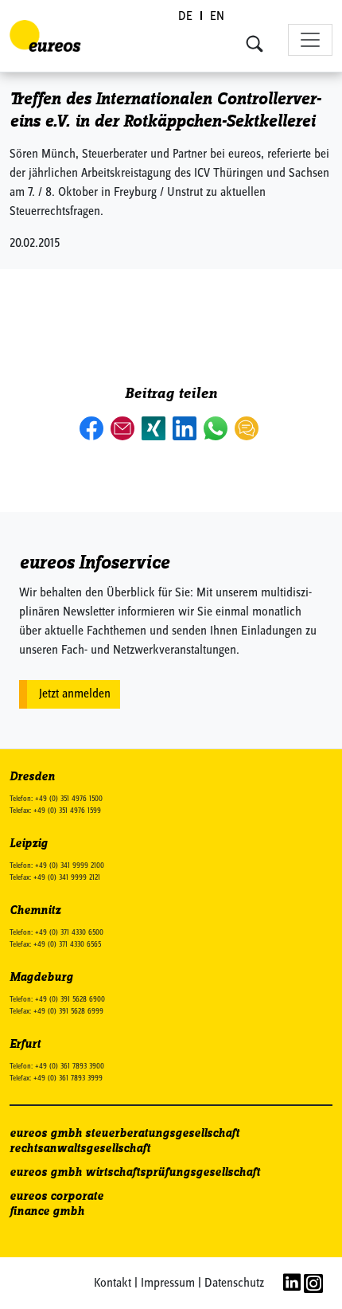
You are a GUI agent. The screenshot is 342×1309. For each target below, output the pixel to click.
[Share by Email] (124, 428)
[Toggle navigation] (310, 40)
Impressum (168, 1283)
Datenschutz (234, 1283)
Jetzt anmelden (75, 694)
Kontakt (112, 1283)
